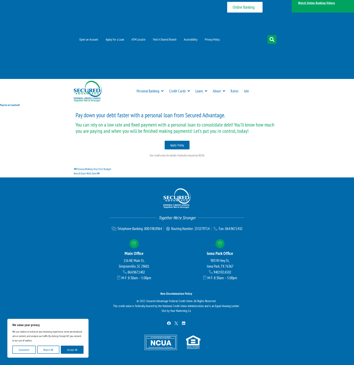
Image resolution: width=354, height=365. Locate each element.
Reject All (48, 350)
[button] (272, 39)
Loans (199, 91)
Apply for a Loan (115, 39)
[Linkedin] (183, 323)
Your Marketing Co (180, 311)
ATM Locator (138, 39)
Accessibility (190, 39)
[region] (47, 338)
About (217, 91)
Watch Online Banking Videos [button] (316, 3)
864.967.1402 (136, 272)
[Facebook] (169, 323)
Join (246, 91)
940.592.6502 (222, 272)
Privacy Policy (212, 39)
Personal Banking (148, 91)
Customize (24, 350)
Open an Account (88, 39)
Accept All (72, 350)
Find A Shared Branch (164, 39)
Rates (234, 91)
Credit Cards (177, 91)
